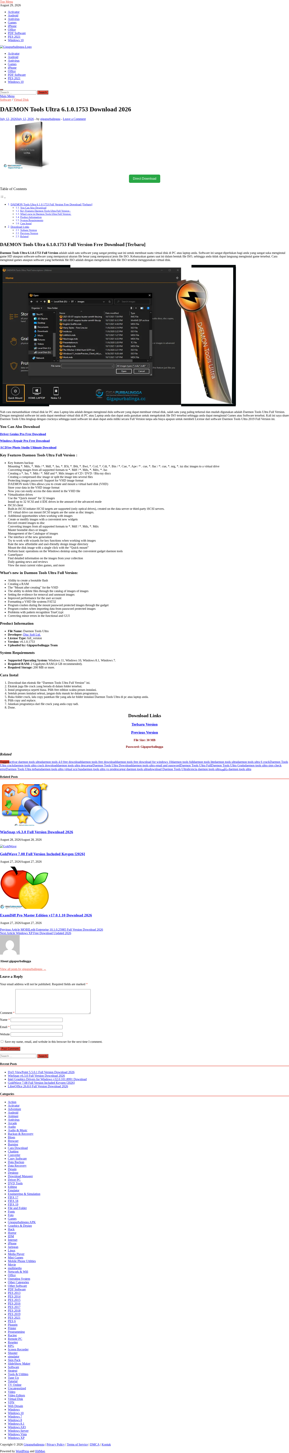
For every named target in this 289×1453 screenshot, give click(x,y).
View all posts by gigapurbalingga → (23, 969)
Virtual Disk (21, 99)
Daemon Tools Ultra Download (112, 765)
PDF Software (17, 33)
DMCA (94, 1444)
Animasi (13, 1116)
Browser (13, 1141)
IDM (11, 1236)
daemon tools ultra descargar (75, 765)
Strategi (12, 1370)
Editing (12, 1186)
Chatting (13, 1151)
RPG (11, 1346)
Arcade (12, 1123)
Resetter (13, 1342)
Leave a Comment (74, 119)
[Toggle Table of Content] (3, 197)
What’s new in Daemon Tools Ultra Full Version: (45, 213)
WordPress (22, 1451)
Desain (12, 1169)
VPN (11, 1402)
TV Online (14, 1384)
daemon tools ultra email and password (156, 765)
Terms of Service (77, 1444)
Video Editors (16, 1395)
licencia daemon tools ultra (204, 769)
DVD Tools (15, 1183)
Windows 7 (15, 1416)
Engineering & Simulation (24, 1194)
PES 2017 (14, 1307)
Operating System (19, 1278)
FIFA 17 (13, 1197)
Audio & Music (17, 1130)
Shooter (12, 1353)
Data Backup (16, 1162)
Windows (14, 1409)
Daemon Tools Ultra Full (195, 765)
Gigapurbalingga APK (22, 1222)
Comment (7, 1012)
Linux (11, 1250)
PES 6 (12, 1321)
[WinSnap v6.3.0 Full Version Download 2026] (24, 824)
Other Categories (18, 1282)
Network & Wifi (18, 1271)
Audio (12, 1126)
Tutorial (12, 1381)
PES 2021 (14, 36)
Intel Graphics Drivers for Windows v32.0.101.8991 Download (47, 1079)
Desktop (13, 1172)
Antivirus (13, 19)
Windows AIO (17, 1427)
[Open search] (1, 89)
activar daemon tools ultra (25, 762)
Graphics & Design (20, 1225)
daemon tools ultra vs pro (98, 769)
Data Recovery (17, 1165)
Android (13, 15)
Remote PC (15, 1338)
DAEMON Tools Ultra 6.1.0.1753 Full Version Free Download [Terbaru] (51, 204)
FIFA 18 (13, 1201)
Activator (13, 12)
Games (12, 22)
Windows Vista (17, 1434)
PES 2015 (14, 1300)
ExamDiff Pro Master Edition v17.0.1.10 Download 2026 (46, 915)
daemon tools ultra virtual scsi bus (62, 769)
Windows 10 (16, 40)
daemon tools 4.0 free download (61, 762)
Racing (12, 1335)
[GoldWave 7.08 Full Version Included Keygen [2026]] (8, 846)
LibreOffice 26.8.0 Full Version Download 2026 (38, 1086)
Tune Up (13, 1377)
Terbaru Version (28, 230)
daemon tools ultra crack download (35, 765)
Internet (12, 1240)
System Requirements (31, 220)
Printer (12, 1328)
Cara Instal (26, 223)
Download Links (20, 226)
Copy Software (17, 1158)
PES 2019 (14, 1314)
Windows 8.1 (16, 1423)
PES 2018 (14, 1310)
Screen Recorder (18, 1349)
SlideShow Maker (19, 1363)
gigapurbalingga (50, 119)
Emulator (13, 1190)
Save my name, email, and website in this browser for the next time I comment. (53, 1041)
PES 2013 (14, 1293)
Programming (16, 1331)
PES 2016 (14, 1303)
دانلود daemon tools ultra (236, 769)
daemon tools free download (98, 762)
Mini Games (15, 1257)
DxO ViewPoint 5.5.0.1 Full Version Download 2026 (41, 1072)
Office (12, 29)
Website (5, 1034)
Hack (11, 1229)
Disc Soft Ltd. (32, 634)
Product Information (31, 217)
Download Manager (20, 1176)
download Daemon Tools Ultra (168, 769)
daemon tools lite (203, 762)
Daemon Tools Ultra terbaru (23, 769)
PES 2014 (14, 1296)
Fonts (11, 1211)
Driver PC (14, 1179)
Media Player (16, 1254)
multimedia (15, 1268)
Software (5, 99)
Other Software (17, 1285)
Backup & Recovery (20, 1133)
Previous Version (29, 233)
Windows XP (16, 1437)
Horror (12, 1232)
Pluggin (12, 1324)
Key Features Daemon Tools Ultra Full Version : (45, 210)
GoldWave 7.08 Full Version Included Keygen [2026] (42, 854)
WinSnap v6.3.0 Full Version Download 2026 (36, 832)
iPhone (12, 26)
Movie (12, 1264)
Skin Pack (14, 1360)
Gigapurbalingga (34, 1444)
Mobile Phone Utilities (22, 1261)
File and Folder (17, 1208)
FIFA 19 (13, 1204)
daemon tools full (182, 762)
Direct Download (144, 178)
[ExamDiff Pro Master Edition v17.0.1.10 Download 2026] (24, 907)
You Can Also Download (33, 207)
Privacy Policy (56, 1444)
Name (5, 1019)
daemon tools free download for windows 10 (144, 762)
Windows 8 (15, 1420)
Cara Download (18, 1148)
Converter (14, 1155)
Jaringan (13, 1247)
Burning (13, 1144)
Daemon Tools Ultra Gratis (228, 765)
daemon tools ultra (225, 762)
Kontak (106, 1444)
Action (12, 1102)
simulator (13, 1356)
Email (5, 1027)
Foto (11, 1215)
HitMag (40, 1451)
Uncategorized (17, 1388)
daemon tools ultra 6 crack (253, 762)
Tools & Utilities (18, 1374)
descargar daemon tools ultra (131, 769)
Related (24, 236)
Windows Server (18, 1430)
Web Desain (15, 1406)
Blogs (11, 1137)
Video (11, 1391)
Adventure (14, 1109)
